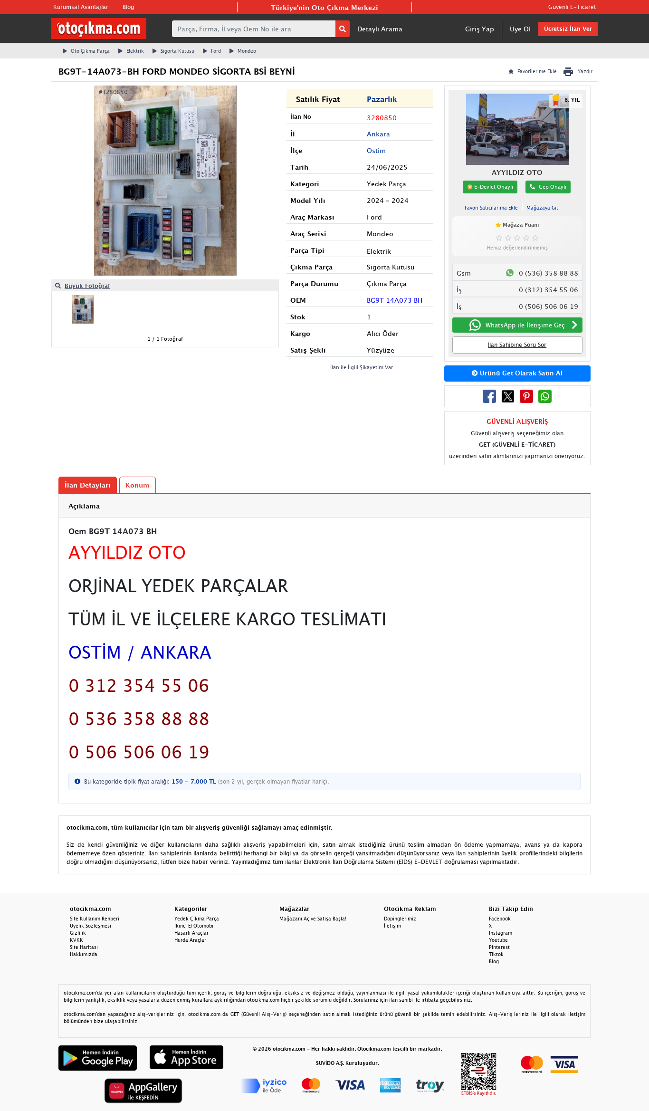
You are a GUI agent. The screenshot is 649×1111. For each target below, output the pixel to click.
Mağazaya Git (542, 208)
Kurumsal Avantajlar (80, 6)
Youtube (498, 940)
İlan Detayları (88, 485)
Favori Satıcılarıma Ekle (491, 208)
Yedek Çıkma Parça (196, 918)
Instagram (500, 933)
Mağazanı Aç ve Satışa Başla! (312, 918)
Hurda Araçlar (190, 940)
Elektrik (135, 51)
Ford (216, 51)
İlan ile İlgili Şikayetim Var (361, 367)
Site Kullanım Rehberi (94, 918)
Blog (128, 6)
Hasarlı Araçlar (191, 933)
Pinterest (499, 947)
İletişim (392, 926)
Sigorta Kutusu (177, 51)
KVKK (76, 940)
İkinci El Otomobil (194, 926)
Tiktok (496, 954)
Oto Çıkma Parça (90, 51)
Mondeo (247, 51)
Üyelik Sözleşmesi (90, 926)
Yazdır (585, 71)
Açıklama (84, 506)
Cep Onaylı (552, 186)
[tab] (324, 505)
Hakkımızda (83, 954)
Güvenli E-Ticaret (572, 6)
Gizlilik (78, 933)
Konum (137, 485)
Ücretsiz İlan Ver (568, 28)
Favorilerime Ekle (537, 71)
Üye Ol (520, 29)
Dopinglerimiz (400, 918)
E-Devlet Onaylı (493, 186)
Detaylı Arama (379, 29)
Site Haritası (84, 947)
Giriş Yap (479, 29)
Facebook (500, 918)
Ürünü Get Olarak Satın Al (520, 373)
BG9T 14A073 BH (394, 300)
